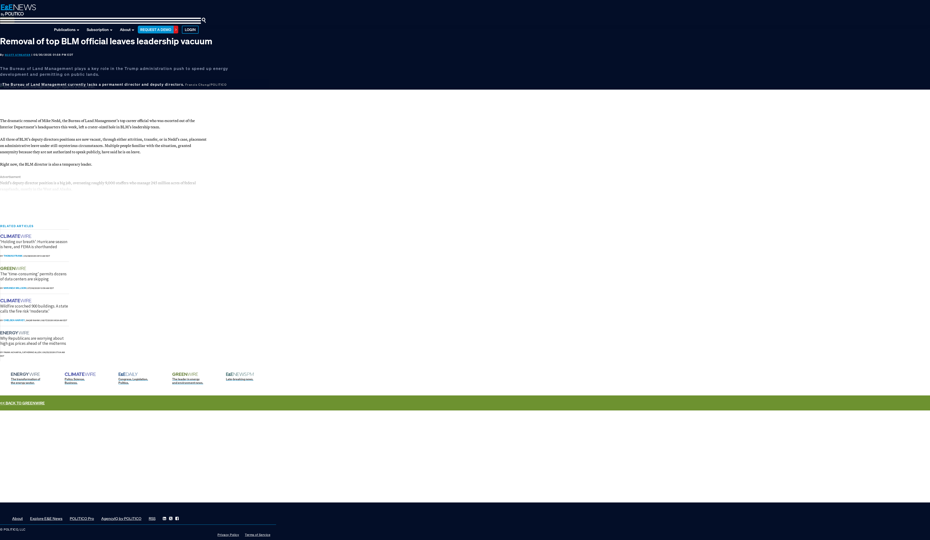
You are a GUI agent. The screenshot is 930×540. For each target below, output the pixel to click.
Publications (65, 29)
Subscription (98, 29)
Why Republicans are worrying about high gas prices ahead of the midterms (33, 341)
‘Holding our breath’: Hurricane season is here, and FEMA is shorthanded (33, 244)
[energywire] (15, 333)
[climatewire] (16, 236)
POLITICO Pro (82, 518)
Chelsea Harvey (14, 320)
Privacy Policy (228, 535)
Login (190, 29)
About (125, 29)
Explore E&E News (46, 518)
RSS (152, 518)
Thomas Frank (13, 255)
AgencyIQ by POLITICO (121, 518)
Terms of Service (257, 535)
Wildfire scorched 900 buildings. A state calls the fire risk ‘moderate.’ (34, 308)
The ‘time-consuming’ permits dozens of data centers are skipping (33, 276)
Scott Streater (18, 54)
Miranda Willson (15, 288)
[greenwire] (13, 268)
